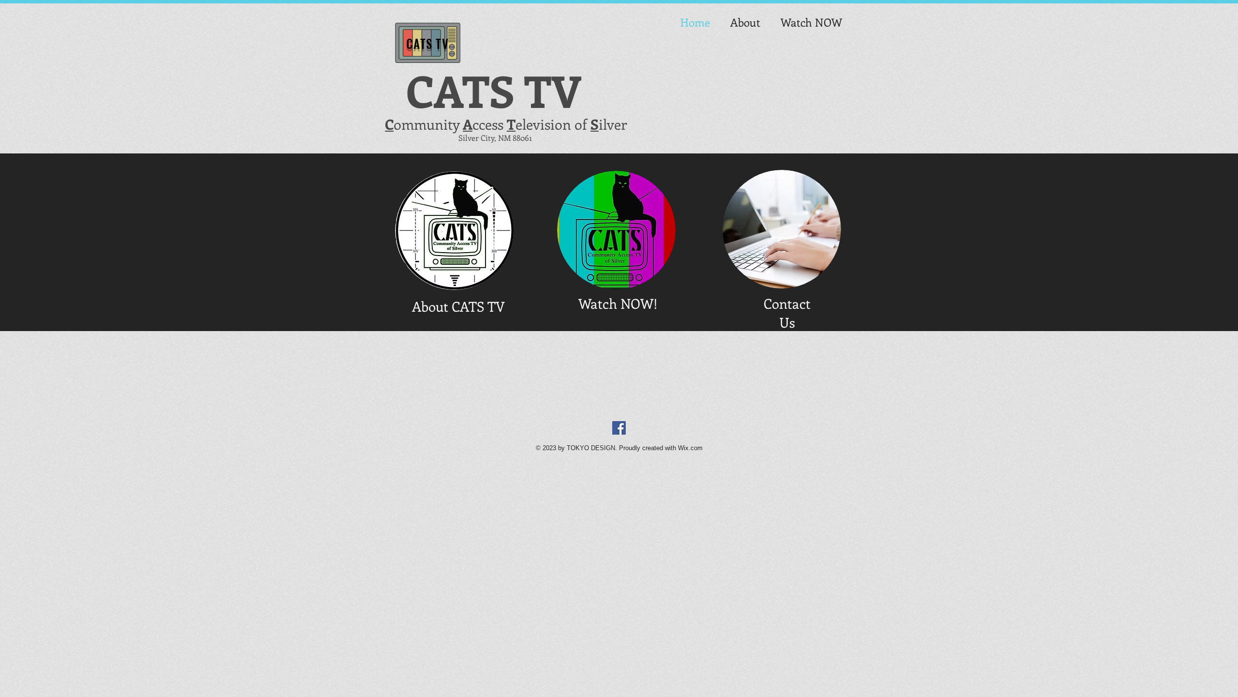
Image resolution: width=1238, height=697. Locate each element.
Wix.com (690, 448)
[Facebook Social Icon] (619, 428)
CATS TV (427, 43)
